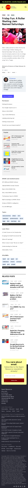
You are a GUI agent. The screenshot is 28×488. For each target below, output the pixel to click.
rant (19, 215)
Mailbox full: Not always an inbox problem (16, 297)
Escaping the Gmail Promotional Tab (11, 236)
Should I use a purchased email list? (11, 125)
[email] (14, 486)
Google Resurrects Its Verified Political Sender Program (17, 160)
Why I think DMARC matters (9, 192)
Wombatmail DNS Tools (7, 398)
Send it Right (9, 448)
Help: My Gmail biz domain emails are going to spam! (13, 417)
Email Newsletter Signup (7, 396)
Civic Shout (4, 446)
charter (13, 261)
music (12, 15)
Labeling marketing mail (8, 118)
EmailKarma (12, 446)
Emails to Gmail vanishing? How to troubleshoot (10, 438)
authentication (14, 218)
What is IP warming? (7, 239)
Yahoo (3, 411)
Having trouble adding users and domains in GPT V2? (17, 285)
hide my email (18, 326)
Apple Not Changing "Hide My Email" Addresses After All (17, 332)
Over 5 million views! (6, 395)
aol (8, 259)
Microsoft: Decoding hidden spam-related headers (12, 424)
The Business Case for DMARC (10, 196)
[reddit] (18, 486)
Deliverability (4, 409)
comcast (18, 261)
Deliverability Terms (7, 250)
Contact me (4, 401)
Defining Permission (7, 104)
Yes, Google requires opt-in (9, 107)
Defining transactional (8, 121)
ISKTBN (3, 448)
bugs (12, 281)
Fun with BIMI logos (7, 206)
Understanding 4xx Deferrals (9, 246)
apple (12, 259)
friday (3, 15)
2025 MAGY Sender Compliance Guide (11, 430)
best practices (7, 215)
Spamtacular (17, 448)
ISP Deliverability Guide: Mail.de (17, 167)
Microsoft (12, 409)
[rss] (24, 486)
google (13, 264)
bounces (13, 292)
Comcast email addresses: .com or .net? (17, 144)
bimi (8, 221)
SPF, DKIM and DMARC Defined (10, 182)
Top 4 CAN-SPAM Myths (8, 114)
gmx (8, 264)
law (19, 221)
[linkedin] (16, 486)
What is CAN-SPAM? (7, 111)
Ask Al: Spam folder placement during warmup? (11, 420)
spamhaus (5, 218)
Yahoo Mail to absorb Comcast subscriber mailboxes (12, 433)
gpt (20, 314)
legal (4, 221)
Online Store (4, 400)
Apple (17, 409)
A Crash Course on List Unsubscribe (11, 232)
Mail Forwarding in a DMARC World (11, 199)
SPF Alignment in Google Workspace (10, 435)
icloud (12, 328)
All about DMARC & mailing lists (10, 203)
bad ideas (13, 221)
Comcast (8, 411)
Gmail (21, 409)
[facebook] (20, 486)
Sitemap (3, 403)
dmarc (14, 215)
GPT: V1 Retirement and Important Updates (17, 136)
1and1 (4, 259)
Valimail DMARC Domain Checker (10, 185)
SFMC (13, 411)
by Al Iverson (4, 393)
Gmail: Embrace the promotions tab (10, 441)
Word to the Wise (11, 450)
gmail (4, 264)
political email (14, 342)
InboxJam (18, 446)
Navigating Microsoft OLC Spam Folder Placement (11, 427)
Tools (17, 411)
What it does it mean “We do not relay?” (12, 243)
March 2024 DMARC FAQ (8, 189)
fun (8, 15)
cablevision (6, 261)
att (17, 259)
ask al (21, 218)
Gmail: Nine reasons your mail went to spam (17, 152)
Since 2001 (4, 391)
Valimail (3, 450)
